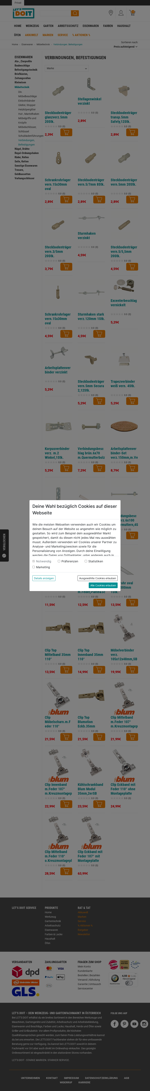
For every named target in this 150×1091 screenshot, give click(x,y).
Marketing (43, 567)
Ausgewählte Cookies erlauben (97, 578)
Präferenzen (69, 561)
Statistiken (95, 561)
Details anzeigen (44, 578)
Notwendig (43, 561)
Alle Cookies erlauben (103, 585)
